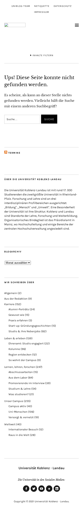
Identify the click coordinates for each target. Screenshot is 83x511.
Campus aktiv (17, 406)
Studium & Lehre (20, 388)
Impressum (41, 12)
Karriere (9, 304)
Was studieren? (19, 394)
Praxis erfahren (18, 320)
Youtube (41, 491)
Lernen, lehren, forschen (19, 366)
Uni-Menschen (18, 411)
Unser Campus (13, 401)
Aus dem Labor (18, 377)
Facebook (26, 491)
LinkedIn (57, 491)
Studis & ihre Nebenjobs (24, 331)
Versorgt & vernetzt (21, 417)
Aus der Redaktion (15, 298)
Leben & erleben (15, 338)
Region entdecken (20, 354)
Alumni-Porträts (19, 309)
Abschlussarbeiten (21, 372)
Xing (49, 491)
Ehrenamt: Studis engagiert (26, 343)
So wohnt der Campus (22, 360)
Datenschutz (63, 6)
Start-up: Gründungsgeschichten (30, 325)
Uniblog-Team (20, 6)
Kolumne (14, 349)
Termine (14, 152)
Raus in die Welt (19, 435)
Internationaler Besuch (23, 429)
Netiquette (41, 6)
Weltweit (10, 424)
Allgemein (10, 293)
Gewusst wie (16, 314)
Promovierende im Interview (26, 383)
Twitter (34, 491)
